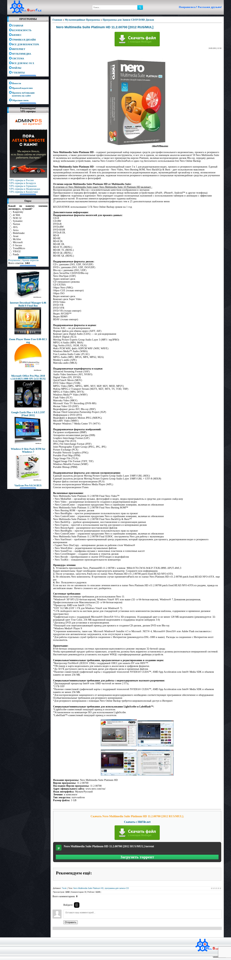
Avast (15, 236)
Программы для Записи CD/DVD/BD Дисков (128, 19)
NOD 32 (17, 218)
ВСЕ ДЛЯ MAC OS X (23, 63)
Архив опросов (30, 260)
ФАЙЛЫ (16, 68)
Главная (57, 19)
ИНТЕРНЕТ (18, 49)
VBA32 (17, 251)
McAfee (17, 239)
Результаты (14, 260)
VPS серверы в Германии (23, 186)
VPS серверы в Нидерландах (24, 189)
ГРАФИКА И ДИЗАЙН (24, 39)
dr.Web (16, 215)
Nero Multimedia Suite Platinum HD (88, 888)
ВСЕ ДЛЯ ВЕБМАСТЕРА (25, 44)
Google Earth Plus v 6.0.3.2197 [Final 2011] (28, 414)
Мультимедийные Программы (82, 19)
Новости (16, 83)
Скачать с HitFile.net (137, 821)
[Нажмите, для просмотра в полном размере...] (119, 745)
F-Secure (17, 245)
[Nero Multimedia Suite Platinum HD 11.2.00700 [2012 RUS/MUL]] (137, 146)
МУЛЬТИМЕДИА (21, 53)
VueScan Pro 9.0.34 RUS (28, 485)
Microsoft (18, 242)
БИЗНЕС (17, 35)
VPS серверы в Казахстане (23, 192)
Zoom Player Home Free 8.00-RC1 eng (28, 341)
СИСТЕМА (18, 58)
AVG (15, 227)
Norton (16, 224)
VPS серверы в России (21, 180)
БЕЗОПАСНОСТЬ (22, 30)
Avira (15, 230)
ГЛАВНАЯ (17, 25)
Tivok (64, 888)
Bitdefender (19, 233)
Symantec (18, 221)
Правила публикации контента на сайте (23, 93)
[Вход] (76, 905)
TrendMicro (19, 248)
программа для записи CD (117, 888)
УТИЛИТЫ (18, 72)
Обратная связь (20, 100)
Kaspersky (18, 212)
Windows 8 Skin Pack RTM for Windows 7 (28, 450)
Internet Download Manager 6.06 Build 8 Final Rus (28, 304)
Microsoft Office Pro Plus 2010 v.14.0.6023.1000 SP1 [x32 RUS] (27, 377)
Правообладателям (22, 88)
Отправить (70, 922)
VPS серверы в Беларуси (22, 183)
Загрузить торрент (137, 857)
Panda (16, 254)
